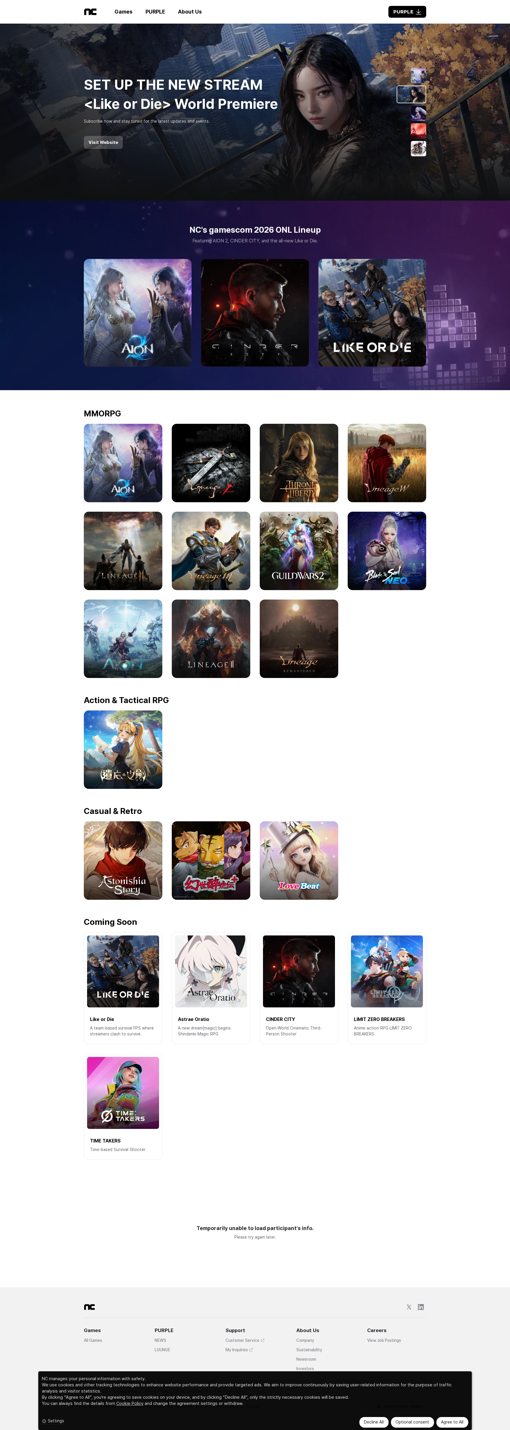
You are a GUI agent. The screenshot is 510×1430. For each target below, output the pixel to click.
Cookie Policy (129, 1403)
